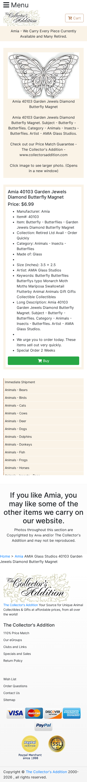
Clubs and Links (15, 647)
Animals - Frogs (16, 460)
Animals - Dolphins (18, 436)
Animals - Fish (15, 452)
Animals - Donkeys (18, 444)
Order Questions (15, 686)
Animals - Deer (15, 421)
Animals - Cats (15, 405)
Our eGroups (12, 640)
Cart (77, 18)
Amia (37, 535)
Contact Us (11, 693)
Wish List (9, 679)
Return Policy (13, 660)
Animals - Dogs (16, 429)
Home (5, 556)
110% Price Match (16, 633)
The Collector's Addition (20, 605)
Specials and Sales (17, 654)
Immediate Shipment (20, 382)
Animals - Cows (16, 413)
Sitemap (9, 700)
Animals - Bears (16, 390)
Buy (45, 360)
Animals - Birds (16, 397)
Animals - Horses (17, 468)
